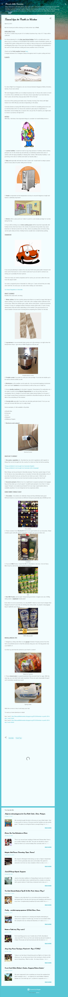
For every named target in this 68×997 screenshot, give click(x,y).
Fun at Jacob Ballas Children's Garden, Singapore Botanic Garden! (24, 968)
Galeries (37, 992)
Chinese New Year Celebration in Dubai (16, 833)
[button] (50, 18)
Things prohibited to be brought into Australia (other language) (22, 468)
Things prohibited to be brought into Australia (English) (19, 466)
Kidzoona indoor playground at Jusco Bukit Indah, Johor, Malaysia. (25, 814)
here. (27, 51)
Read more (48, 828)
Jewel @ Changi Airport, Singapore (15, 872)
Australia (11, 738)
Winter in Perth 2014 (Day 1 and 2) (15, 929)
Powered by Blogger (35, 989)
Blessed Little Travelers (14, 4)
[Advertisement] (61, 39)
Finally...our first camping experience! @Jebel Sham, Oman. (22, 910)
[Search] (66, 4)
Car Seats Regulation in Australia (13, 289)
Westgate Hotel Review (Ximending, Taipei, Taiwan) (19, 852)
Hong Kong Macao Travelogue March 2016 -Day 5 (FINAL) (22, 949)
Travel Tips (19, 738)
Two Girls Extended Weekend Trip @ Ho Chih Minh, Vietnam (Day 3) (24, 891)
